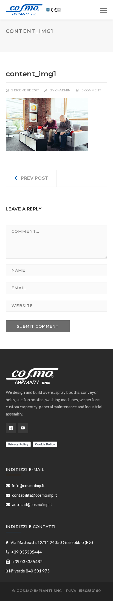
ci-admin (63, 90)
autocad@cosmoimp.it (32, 504)
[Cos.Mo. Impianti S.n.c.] (33, 9)
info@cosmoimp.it (28, 485)
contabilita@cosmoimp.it (34, 495)
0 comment (91, 90)
